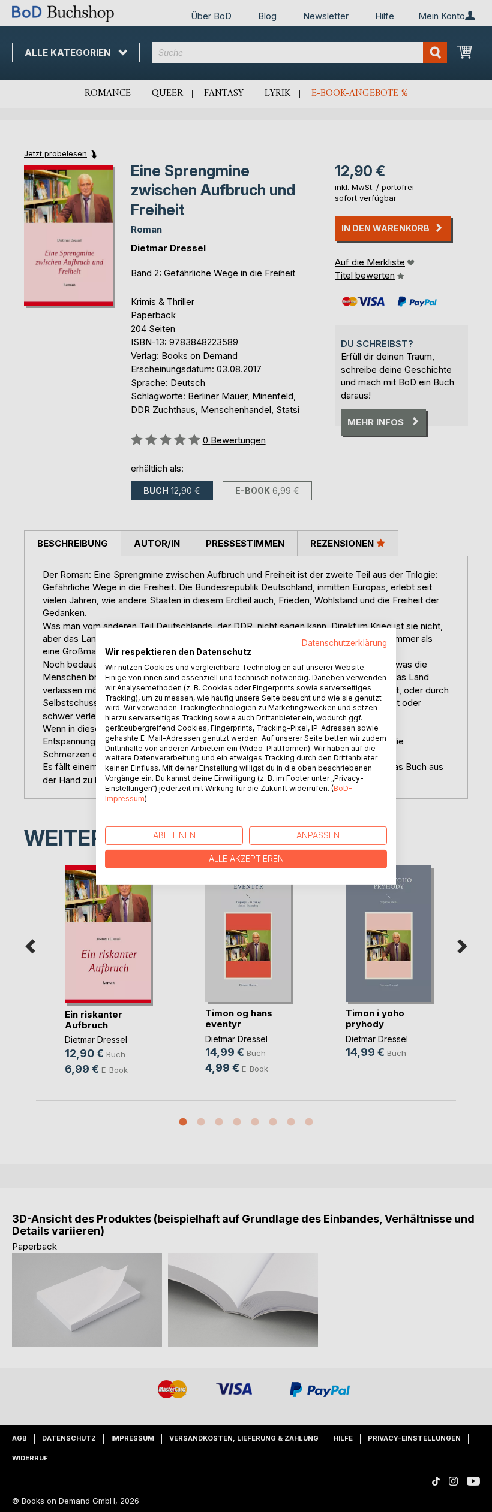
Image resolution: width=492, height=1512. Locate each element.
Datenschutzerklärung (344, 642)
